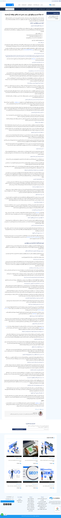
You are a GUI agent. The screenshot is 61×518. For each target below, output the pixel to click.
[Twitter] (8, 504)
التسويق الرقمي (30, 4)
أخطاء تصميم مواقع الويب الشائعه (53, 16)
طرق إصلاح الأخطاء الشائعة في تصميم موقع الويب (53, 18)
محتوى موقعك (33, 58)
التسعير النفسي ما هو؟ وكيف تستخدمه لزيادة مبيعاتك (14, 485)
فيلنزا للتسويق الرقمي (29, 516)
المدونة (19, 4)
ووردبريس (49, 456)
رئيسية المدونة (54, 9)
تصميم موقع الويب (37, 403)
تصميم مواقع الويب (17, 102)
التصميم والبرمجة (24, 4)
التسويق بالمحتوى (34, 9)
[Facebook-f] (10, 504)
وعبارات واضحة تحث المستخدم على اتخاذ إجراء (33, 237)
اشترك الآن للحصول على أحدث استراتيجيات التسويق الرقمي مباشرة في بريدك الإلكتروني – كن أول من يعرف (38, 426)
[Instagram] (6, 504)
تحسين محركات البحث (36, 4)
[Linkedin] (4, 504)
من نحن (42, 4)
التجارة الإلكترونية (29, 9)
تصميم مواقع (23, 9)
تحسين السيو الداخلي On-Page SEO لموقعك (31, 485)
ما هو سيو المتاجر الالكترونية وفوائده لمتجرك (48, 485)
